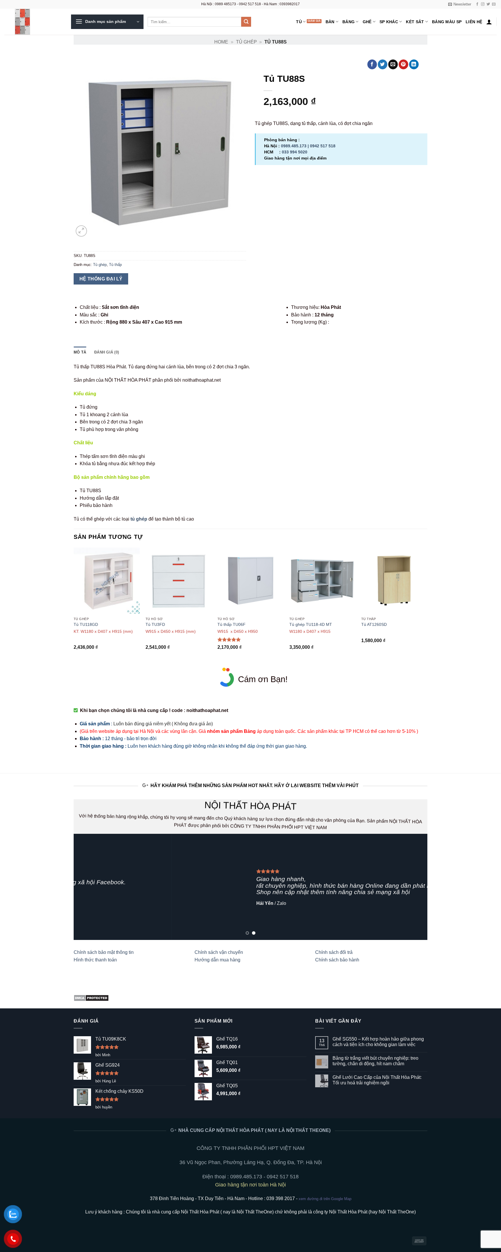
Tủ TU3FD (155, 624)
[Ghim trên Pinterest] (403, 64)
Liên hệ (474, 21)
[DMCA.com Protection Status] (91, 997)
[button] (459, 4)
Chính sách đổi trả (334, 952)
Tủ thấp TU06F (231, 624)
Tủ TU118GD (86, 624)
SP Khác (389, 21)
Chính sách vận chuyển (219, 952)
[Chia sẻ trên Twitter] (382, 64)
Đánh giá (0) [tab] (106, 352)
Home (221, 41)
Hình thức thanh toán (95, 959)
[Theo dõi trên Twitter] (488, 4)
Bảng (348, 21)
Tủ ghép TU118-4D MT (310, 624)
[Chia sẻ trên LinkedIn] (414, 64)
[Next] (427, 607)
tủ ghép (138, 519)
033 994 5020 (294, 152)
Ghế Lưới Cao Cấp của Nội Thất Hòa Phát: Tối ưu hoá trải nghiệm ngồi (377, 1080)
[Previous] (74, 607)
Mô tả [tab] (80, 352)
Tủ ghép (246, 41)
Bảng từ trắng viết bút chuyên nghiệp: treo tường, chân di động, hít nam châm (375, 1061)
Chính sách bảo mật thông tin (104, 952)
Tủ (299, 21)
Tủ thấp (115, 264)
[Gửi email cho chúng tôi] (493, 4)
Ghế (367, 21)
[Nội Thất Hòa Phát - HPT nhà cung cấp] (33, 22)
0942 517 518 (322, 146)
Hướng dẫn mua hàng (217, 959)
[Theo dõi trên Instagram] (482, 4)
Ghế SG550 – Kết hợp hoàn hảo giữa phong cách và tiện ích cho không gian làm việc (378, 1042)
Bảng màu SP (447, 21)
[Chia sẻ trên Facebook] (372, 64)
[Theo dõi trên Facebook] (477, 4)
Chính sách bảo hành (337, 959)
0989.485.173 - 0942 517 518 (264, 1176)
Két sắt (415, 21)
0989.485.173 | (295, 146)
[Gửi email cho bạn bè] (393, 64)
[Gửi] (246, 22)
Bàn (330, 21)
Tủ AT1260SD (374, 624)
